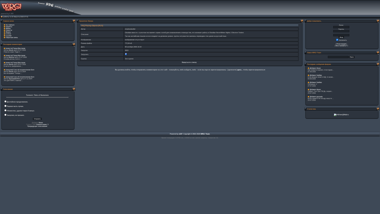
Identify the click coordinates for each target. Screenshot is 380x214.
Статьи (8, 34)
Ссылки (8, 36)
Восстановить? (341, 46)
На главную (10, 25)
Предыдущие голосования (37, 126)
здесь (239, 70)
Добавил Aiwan (315, 68)
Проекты (9, 26)
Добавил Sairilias (316, 75)
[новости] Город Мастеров (15, 48)
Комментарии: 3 (42, 124)
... (21, 52)
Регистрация (341, 44)
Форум (8, 32)
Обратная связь (12, 37)
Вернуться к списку (189, 62)
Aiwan (41, 122)
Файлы (8, 28)
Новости (9, 30)
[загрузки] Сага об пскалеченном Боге (20, 70)
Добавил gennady (316, 96)
